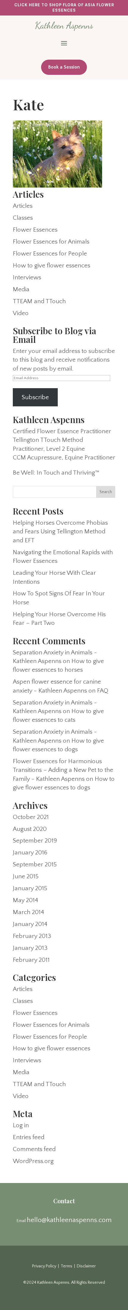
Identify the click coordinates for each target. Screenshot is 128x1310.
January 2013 (30, 947)
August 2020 (30, 829)
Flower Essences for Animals (51, 241)
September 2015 (35, 864)
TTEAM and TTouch (39, 301)
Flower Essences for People (50, 253)
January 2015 (30, 888)
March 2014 (28, 912)
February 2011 (31, 959)
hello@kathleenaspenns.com (69, 1220)
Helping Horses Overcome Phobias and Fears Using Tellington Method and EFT (60, 531)
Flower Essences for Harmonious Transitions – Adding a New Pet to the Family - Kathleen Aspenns (63, 770)
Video (21, 313)
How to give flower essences (51, 265)
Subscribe (35, 397)
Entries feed (28, 1137)
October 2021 (31, 817)
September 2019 (35, 840)
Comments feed (34, 1149)
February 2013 (32, 936)
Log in (21, 1125)
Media (21, 289)
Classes (23, 217)
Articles (22, 205)
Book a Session (64, 67)
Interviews (27, 277)
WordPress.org (33, 1161)
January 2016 (30, 852)
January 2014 (30, 924)
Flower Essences (35, 229)
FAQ (102, 690)
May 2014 (25, 900)
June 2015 (26, 876)
